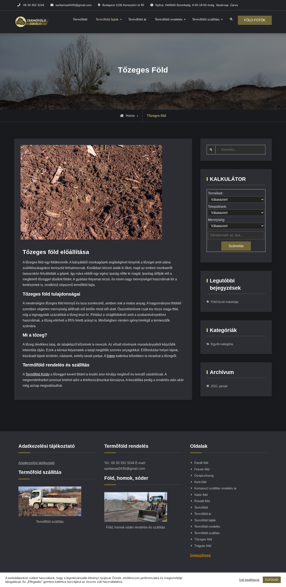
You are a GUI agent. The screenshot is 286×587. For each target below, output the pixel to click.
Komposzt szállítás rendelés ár (215, 488)
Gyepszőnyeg (204, 475)
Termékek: (215, 193)
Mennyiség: (216, 220)
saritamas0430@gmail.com (73, 5)
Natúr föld (200, 494)
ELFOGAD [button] (271, 579)
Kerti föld (200, 482)
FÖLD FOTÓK (254, 20)
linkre (111, 356)
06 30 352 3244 (33, 5)
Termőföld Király (38, 374)
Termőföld (80, 19)
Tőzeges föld (203, 539)
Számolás (236, 246)
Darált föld (201, 462)
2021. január (219, 386)
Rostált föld (202, 501)
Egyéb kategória (222, 344)
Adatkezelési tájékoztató (36, 463)
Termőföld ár (137, 19)
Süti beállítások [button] (249, 580)
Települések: (217, 206)
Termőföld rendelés (169, 19)
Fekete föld (201, 469)
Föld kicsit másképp (224, 302)
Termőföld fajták (107, 19)
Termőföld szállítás (206, 19)
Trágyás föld (202, 545)
